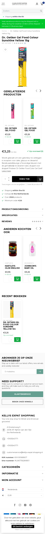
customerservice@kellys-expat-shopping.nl (25, 452)
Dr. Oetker (6, 43)
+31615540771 (12, 439)
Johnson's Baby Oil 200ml (30, 267)
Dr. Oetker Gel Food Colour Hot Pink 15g (11, 129)
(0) (25, 43)
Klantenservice (22, 394)
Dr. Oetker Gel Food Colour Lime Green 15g (31, 129)
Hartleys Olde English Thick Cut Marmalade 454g (12, 267)
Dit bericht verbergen (23, 526)
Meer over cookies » (23, 529)
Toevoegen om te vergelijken (13, 184)
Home (4, 31)
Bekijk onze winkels (22, 402)
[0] (42, 3)
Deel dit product (34, 184)
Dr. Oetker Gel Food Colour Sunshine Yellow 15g (11, 325)
